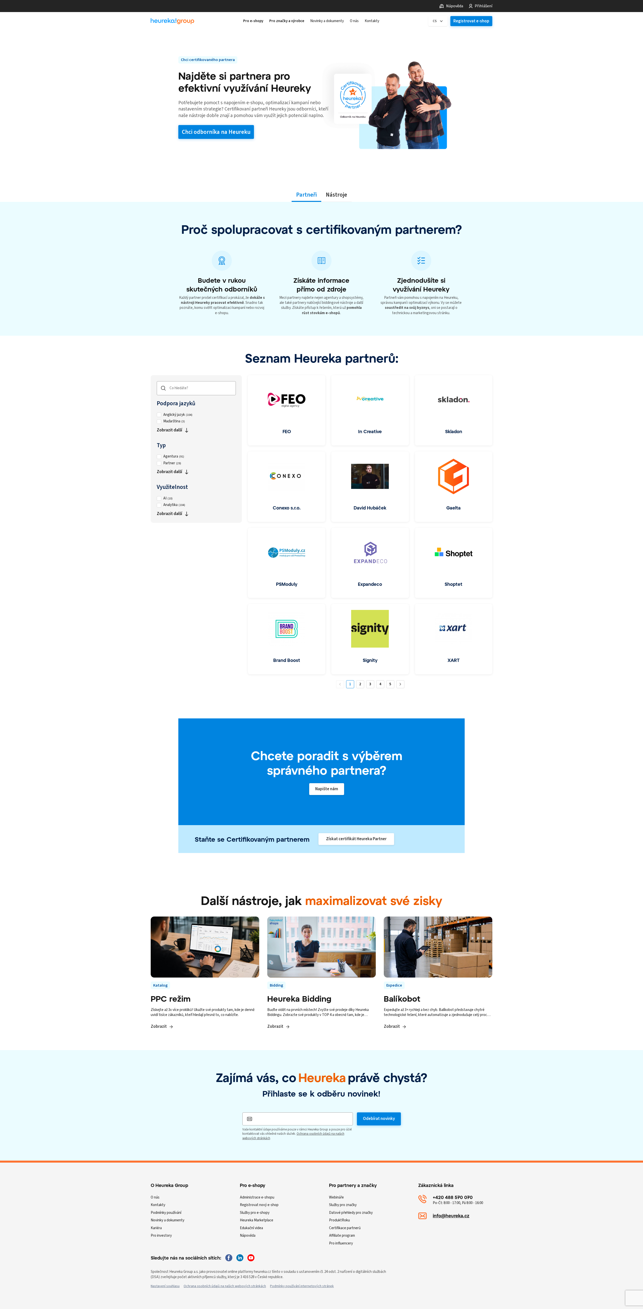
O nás (155, 1197)
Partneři (306, 195)
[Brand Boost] (286, 639)
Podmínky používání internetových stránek (302, 1286)
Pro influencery (341, 1243)
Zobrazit (159, 1026)
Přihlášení (483, 6)
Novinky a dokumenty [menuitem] (327, 21)
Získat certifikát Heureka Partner (356, 839)
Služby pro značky (343, 1205)
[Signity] (370, 639)
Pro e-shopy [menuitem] (253, 21)
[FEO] (286, 410)
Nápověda (454, 6)
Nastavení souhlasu (165, 1286)
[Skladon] (453, 410)
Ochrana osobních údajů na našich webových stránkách (225, 1286)
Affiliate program (342, 1235)
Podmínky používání (166, 1212)
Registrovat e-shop (471, 21)
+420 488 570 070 (453, 1197)
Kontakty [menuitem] (372, 21)
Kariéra (156, 1228)
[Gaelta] (453, 486)
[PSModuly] (286, 563)
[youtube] (250, 1257)
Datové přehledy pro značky (351, 1212)
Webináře (336, 1197)
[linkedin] (239, 1257)
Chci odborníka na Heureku (216, 132)
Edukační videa (251, 1228)
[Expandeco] (370, 563)
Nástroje (336, 195)
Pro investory (161, 1235)
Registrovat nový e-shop (259, 1205)
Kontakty (158, 1205)
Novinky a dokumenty (167, 1220)
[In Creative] (370, 410)
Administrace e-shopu (257, 1197)
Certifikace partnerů (345, 1228)
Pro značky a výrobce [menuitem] (286, 21)
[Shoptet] (453, 563)
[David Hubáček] (370, 486)
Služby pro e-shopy (255, 1212)
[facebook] (228, 1257)
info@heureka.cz (451, 1215)
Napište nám (326, 789)
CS (435, 21)
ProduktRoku (339, 1220)
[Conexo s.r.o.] (286, 486)
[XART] (453, 639)
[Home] (172, 21)
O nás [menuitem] (354, 21)
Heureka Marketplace (256, 1220)
